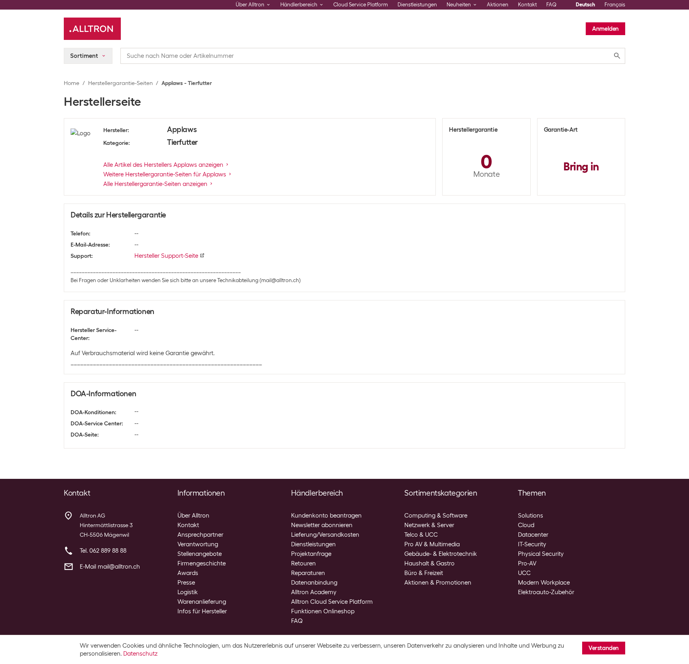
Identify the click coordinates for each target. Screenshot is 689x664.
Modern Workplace (544, 582)
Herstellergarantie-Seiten (120, 83)
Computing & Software (435, 515)
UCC (524, 573)
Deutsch (585, 5)
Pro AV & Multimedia (432, 544)
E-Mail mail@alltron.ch (110, 566)
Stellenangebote (199, 553)
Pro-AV (527, 563)
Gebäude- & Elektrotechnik (440, 553)
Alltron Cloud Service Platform (332, 601)
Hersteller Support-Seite (166, 256)
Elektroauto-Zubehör (546, 592)
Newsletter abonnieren (321, 525)
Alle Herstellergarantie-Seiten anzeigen (155, 184)
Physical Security (541, 553)
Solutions (530, 515)
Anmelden (605, 28)
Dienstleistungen (417, 5)
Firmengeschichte (201, 563)
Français (614, 5)
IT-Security (532, 544)
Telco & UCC (421, 534)
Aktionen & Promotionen (437, 582)
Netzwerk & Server (429, 525)
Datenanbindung (314, 582)
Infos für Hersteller (202, 611)
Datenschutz (140, 653)
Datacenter (533, 534)
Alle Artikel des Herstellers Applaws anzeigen (163, 164)
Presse (186, 582)
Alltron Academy (314, 592)
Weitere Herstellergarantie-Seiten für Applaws (164, 174)
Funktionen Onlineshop (322, 611)
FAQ (551, 5)
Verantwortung (197, 544)
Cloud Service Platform (360, 5)
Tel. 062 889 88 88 (103, 550)
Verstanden (604, 648)
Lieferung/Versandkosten (325, 534)
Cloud (526, 525)
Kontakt (527, 5)
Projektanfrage (311, 553)
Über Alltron (193, 515)
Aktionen (497, 5)
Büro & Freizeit (423, 573)
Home (71, 83)
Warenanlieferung (201, 601)
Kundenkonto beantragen (326, 515)
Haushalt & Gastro (429, 563)
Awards (187, 573)
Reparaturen (308, 573)
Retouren (303, 563)
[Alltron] (92, 29)
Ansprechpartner (200, 534)
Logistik (187, 592)
